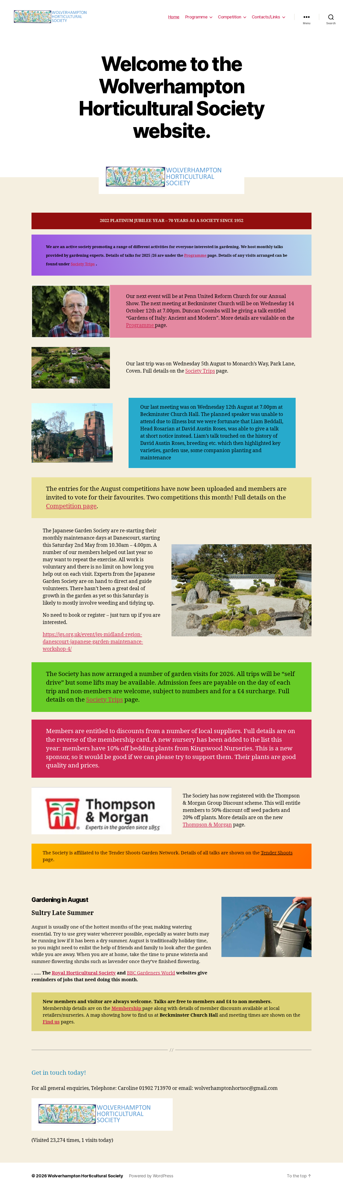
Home (173, 16)
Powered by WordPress (151, 1175)
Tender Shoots (277, 853)
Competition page (71, 506)
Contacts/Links (266, 16)
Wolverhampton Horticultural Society (85, 1175)
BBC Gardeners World (151, 973)
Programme (196, 16)
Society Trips (83, 264)
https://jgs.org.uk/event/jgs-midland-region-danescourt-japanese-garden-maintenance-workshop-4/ (93, 641)
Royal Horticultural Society (84, 973)
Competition (229, 16)
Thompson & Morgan (207, 825)
